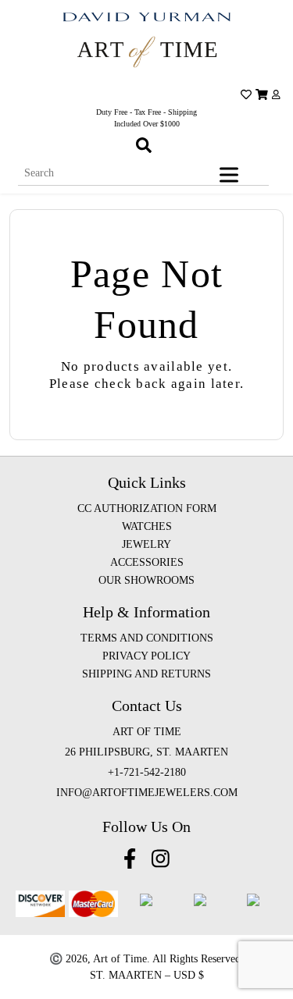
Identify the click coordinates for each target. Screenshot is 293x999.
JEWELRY (146, 544)
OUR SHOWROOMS (146, 580)
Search (272, 162)
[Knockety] (146, 52)
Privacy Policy (146, 656)
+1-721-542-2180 (147, 772)
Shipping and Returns (146, 674)
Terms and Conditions (146, 638)
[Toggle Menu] (232, 174)
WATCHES (147, 526)
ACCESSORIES (147, 562)
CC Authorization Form (146, 508)
